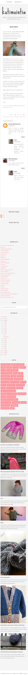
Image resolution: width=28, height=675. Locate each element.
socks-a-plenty (4, 290)
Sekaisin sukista (4, 288)
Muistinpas (6, 336)
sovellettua (22, 393)
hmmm (3, 367)
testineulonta (5, 402)
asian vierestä (5, 364)
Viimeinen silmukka (5, 295)
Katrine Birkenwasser (14, 124)
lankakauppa (5, 376)
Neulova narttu (4, 276)
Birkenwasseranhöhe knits (7, 245)
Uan (2, 498)
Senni (3, 217)
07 (4, 332)
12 (4, 323)
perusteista (11, 385)
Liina (15, 140)
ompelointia (5, 382)
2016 (3, 320)
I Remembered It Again (17, 59)
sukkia (3, 396)
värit (12, 408)
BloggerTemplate (23, 673)
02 (4, 346)
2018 (3, 316)
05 (4, 340)
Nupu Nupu (3, 278)
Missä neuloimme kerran (7, 269)
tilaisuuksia (15, 402)
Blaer (4, 334)
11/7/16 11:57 (11, 125)
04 (4, 342)
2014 (3, 352)
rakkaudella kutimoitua (8, 393)
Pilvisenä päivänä (5, 281)
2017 (3, 318)
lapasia (13, 376)
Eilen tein (3, 247)
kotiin (3, 370)
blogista (18, 2)
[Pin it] (24, 115)
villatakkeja (5, 408)
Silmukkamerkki (5, 577)
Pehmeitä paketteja (5, 280)
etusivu (9, 2)
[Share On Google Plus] (21, 115)
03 (4, 344)
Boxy (2, 522)
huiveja (9, 367)
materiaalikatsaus (7, 379)
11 (4, 325)
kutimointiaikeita (12, 370)
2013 (3, 354)
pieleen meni (20, 385)
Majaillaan (3, 268)
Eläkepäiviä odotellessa (6, 249)
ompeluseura (15, 382)
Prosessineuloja (5, 283)
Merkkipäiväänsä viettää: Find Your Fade (12, 471)
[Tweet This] (15, 115)
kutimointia (14, 11)
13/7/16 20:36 (11, 160)
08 (4, 331)
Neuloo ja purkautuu (6, 275)
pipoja (3, 388)
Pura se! (3, 287)
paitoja (3, 385)
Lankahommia (4, 266)
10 (4, 327)
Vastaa (22, 137)
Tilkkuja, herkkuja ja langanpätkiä (9, 294)
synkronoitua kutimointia (9, 399)
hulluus (15, 367)
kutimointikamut (6, 373)
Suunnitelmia (11, 396)
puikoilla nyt (11, 388)
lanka (20, 373)
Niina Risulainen (12, 159)
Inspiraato (3, 257)
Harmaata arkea (5, 252)
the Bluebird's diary (5, 292)
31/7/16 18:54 (17, 141)
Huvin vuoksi (4, 254)
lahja (15, 373)
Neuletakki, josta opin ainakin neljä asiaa (12, 625)
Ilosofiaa (3, 256)
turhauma (14, 405)
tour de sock (5, 405)
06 (4, 338)
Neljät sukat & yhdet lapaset (8, 273)
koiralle (22, 367)
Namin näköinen (5, 271)
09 (4, 329)
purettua (20, 388)
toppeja (23, 402)
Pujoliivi (2, 285)
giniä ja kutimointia (18, 364)
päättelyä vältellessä (8, 390)
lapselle (20, 376)
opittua (23, 382)
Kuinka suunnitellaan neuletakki (10, 445)
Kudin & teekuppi (5, 262)
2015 (3, 350)
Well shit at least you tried (7, 297)
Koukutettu (3, 261)
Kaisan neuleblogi (5, 259)
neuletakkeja (18, 379)
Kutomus (3, 264)
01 (4, 348)
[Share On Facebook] (18, 115)
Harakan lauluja (4, 250)
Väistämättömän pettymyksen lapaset (12, 652)
